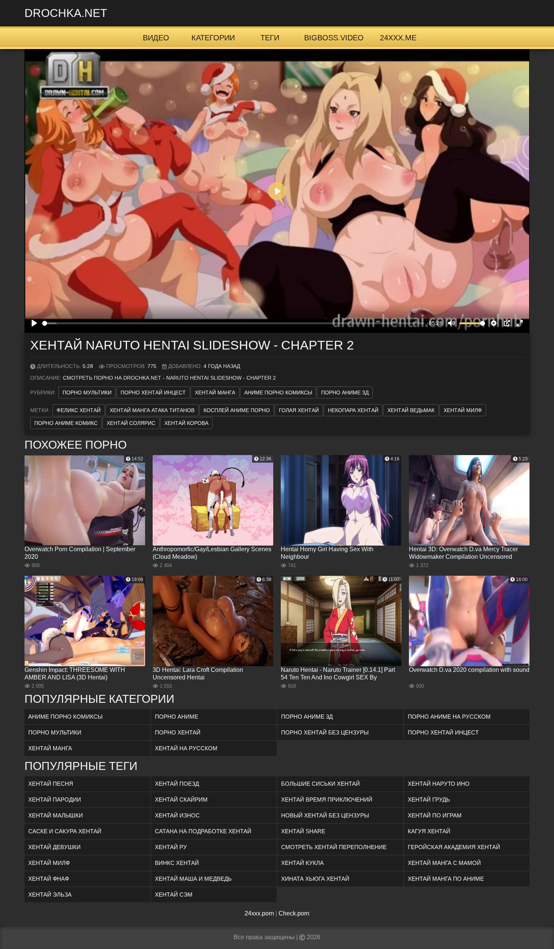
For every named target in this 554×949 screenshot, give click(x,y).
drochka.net (65, 13)
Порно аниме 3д (345, 392)
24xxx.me (398, 38)
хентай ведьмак (411, 410)
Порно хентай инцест (153, 392)
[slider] (233, 323)
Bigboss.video (334, 38)
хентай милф (463, 410)
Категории (213, 38)
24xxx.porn (259, 913)
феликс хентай (79, 410)
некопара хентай (353, 410)
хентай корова (186, 423)
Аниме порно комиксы (278, 392)
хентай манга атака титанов (152, 410)
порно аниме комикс (66, 423)
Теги (269, 38)
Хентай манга (215, 392)
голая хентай (299, 410)
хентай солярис (131, 423)
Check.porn (294, 913)
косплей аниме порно (237, 410)
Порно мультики (87, 392)
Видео (156, 38)
